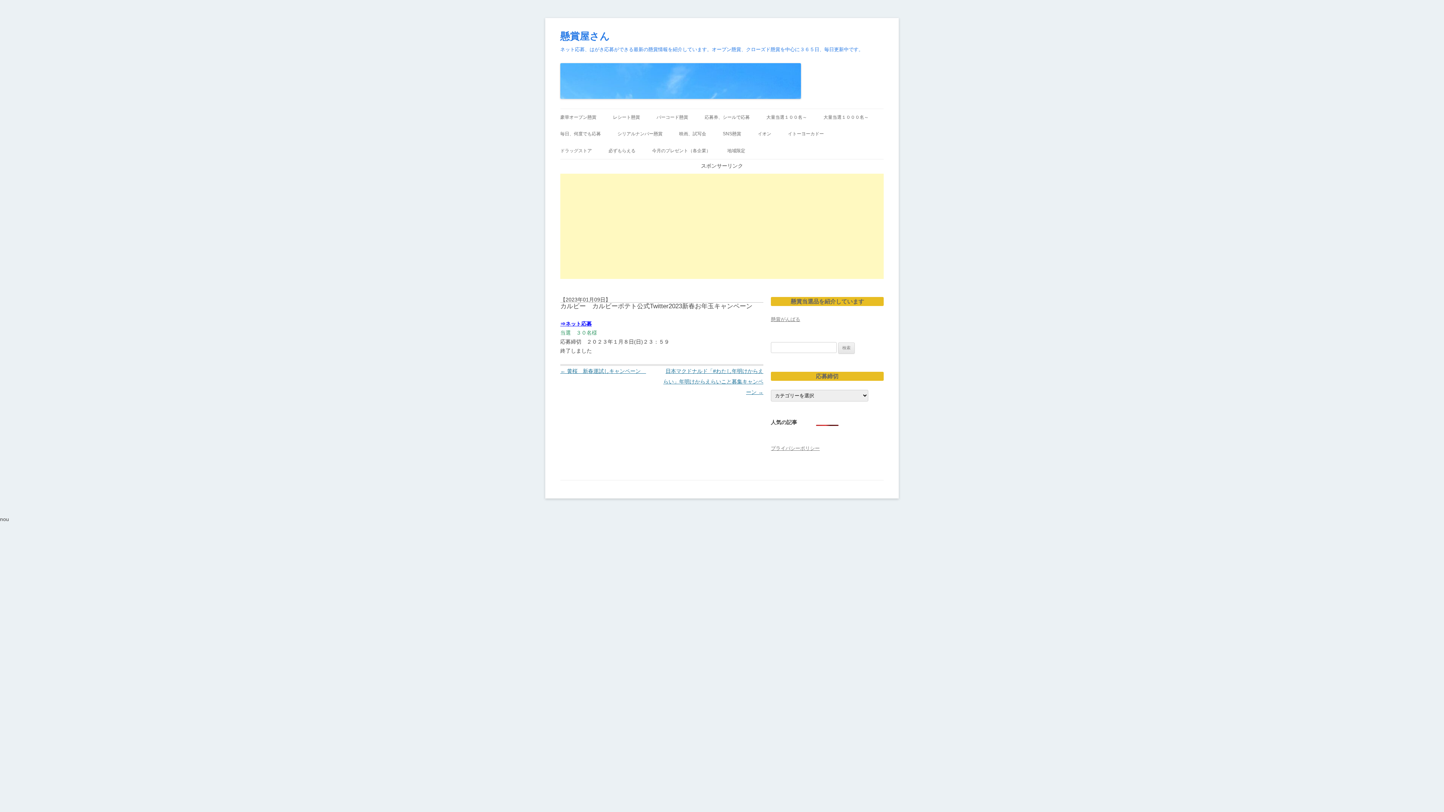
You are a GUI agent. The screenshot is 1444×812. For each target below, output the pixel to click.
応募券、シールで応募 (727, 117)
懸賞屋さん (585, 36)
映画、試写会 (692, 133)
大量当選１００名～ (786, 117)
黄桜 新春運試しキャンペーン (603, 371)
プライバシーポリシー (795, 448)
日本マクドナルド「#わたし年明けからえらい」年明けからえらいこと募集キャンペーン (713, 381)
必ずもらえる (622, 150)
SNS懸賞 (732, 133)
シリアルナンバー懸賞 (640, 133)
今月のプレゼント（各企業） (681, 150)
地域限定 (736, 150)
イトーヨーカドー (806, 133)
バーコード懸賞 (672, 117)
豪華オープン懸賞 (578, 117)
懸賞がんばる (785, 319)
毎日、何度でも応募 (580, 133)
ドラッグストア (576, 150)
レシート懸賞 (626, 117)
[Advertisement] (722, 226)
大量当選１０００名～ (846, 117)
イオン (764, 133)
